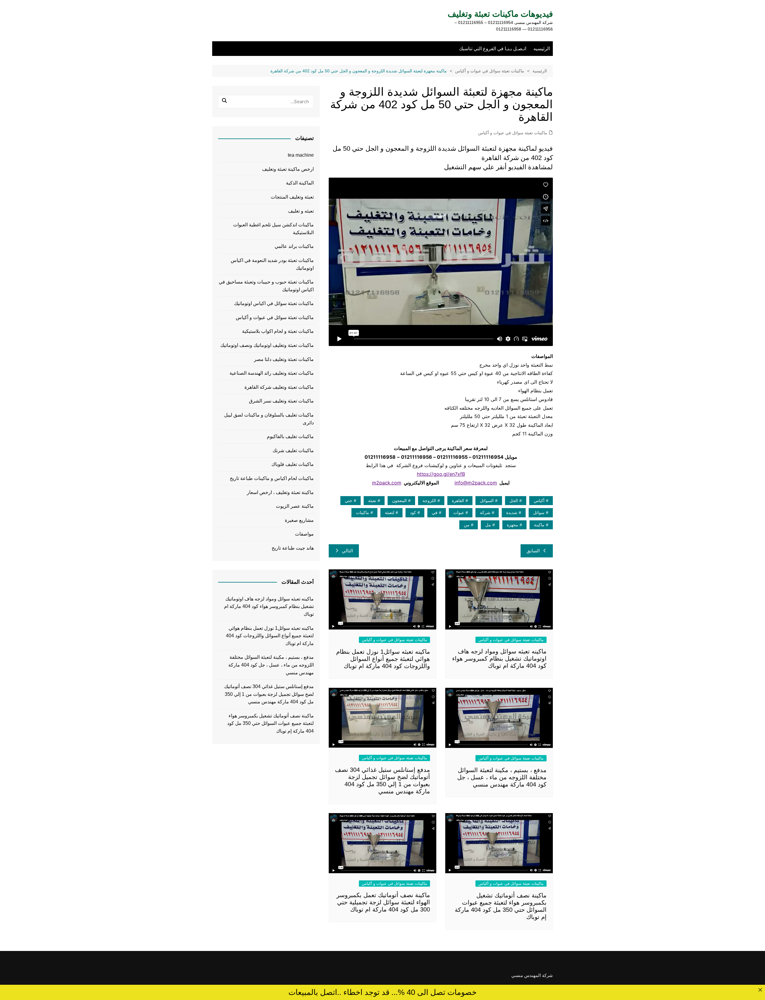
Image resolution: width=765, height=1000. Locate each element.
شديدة (511, 512)
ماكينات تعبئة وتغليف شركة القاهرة (279, 387)
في (434, 512)
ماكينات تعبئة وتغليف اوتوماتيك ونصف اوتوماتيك (267, 345)
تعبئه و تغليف (301, 211)
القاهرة (458, 500)
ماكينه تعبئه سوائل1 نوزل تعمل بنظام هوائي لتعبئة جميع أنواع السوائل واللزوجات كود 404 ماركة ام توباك (383, 658)
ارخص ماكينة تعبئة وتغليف (288, 169)
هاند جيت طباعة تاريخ (293, 548)
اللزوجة (429, 500)
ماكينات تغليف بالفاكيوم (290, 436)
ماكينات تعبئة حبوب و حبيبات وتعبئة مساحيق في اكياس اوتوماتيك (266, 285)
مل (488, 524)
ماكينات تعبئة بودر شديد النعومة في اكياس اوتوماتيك (272, 264)
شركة (485, 512)
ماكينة (539, 524)
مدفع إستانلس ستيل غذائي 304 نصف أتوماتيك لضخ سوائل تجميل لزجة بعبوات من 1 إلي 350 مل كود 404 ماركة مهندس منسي (269, 694)
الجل (514, 500)
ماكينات (362, 512)
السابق (533, 550)
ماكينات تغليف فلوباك (292, 464)
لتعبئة (389, 512)
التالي (347, 550)
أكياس (539, 500)
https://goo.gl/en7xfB (441, 474)
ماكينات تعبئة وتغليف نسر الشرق (281, 400)
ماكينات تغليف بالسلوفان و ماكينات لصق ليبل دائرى (269, 418)
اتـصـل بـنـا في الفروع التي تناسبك (492, 48)
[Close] (760, 990)
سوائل (538, 512)
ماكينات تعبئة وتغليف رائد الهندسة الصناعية (272, 373)
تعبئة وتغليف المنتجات (292, 196)
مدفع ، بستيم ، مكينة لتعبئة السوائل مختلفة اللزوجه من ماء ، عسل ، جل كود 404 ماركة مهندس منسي (502, 777)
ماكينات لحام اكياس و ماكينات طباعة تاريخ (272, 478)
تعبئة (372, 500)
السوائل (487, 500)
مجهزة (512, 524)
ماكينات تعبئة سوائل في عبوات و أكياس (512, 132)
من (466, 524)
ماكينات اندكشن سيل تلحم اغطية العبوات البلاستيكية (273, 228)
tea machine (301, 155)
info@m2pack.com (476, 483)
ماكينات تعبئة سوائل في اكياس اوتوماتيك (274, 303)
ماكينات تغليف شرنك (293, 450)
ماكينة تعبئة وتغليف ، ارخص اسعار (280, 492)
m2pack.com (386, 483)
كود (413, 512)
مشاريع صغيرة (299, 520)
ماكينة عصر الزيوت (295, 506)
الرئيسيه (541, 48)
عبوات (458, 512)
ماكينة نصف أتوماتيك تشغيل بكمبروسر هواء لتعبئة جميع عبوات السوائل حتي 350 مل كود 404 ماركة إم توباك (270, 723)
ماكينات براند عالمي (294, 246)
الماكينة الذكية (300, 182)
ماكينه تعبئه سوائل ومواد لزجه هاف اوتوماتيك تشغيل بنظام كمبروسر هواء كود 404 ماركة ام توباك (499, 658)
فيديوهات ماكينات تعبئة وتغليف (500, 14)
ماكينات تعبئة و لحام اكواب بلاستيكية (278, 331)
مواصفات (304, 533)
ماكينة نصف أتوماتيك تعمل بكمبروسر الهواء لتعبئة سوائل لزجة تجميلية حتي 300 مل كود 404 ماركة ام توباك (383, 902)
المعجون (399, 500)
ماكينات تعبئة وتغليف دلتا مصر (284, 359)
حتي (348, 500)
